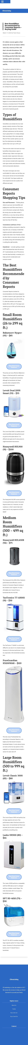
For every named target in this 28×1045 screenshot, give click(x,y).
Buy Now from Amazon (14, 366)
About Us (14, 1005)
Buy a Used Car (14, 1016)
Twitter (14, 1009)
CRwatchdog (6, 11)
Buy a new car (14, 1012)
